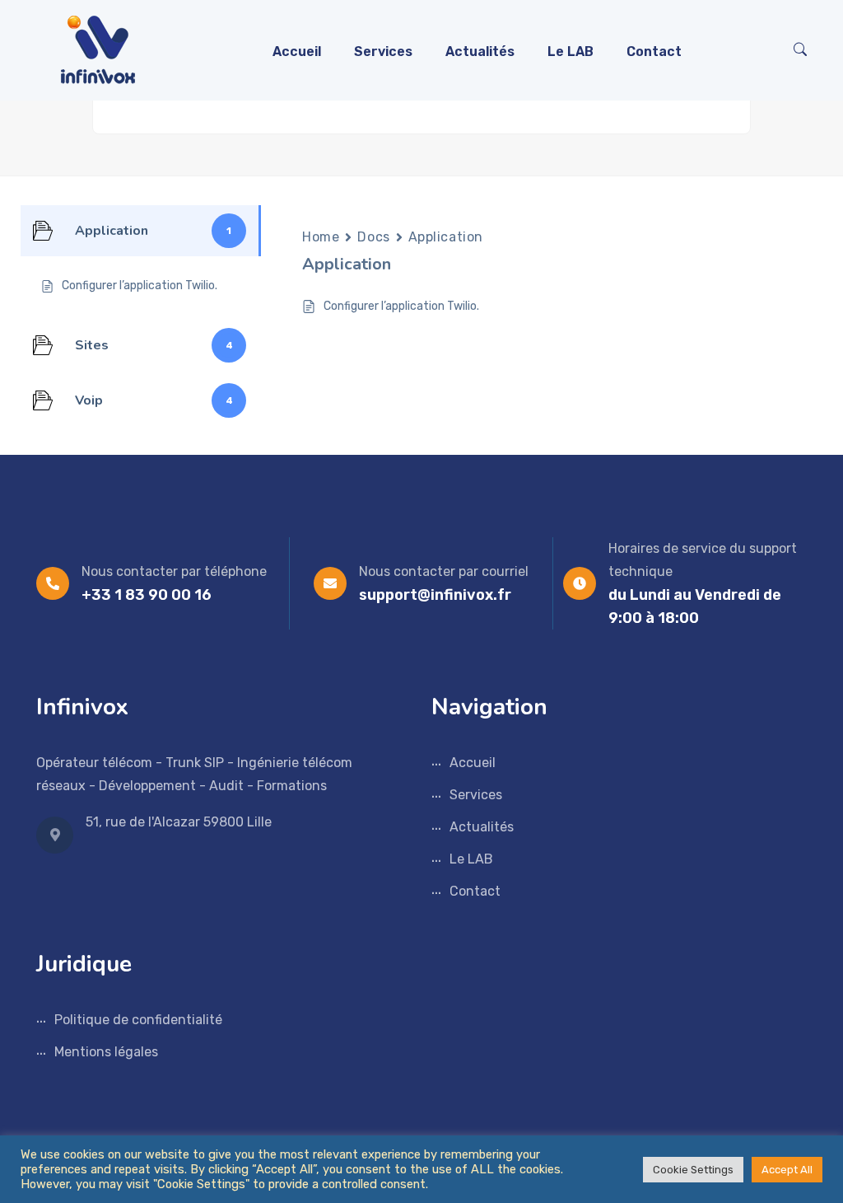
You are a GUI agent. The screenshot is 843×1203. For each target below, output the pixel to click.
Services (383, 51)
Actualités (480, 51)
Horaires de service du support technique (702, 560)
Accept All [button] (787, 1169)
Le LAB (570, 51)
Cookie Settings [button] (693, 1169)
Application (445, 237)
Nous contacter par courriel (444, 571)
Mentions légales (106, 1052)
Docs (373, 237)
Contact (654, 51)
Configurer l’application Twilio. (401, 306)
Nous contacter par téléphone (174, 571)
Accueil (296, 51)
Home (320, 237)
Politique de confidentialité (138, 1019)
